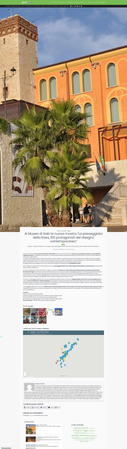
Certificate (70, 2)
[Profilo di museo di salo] (29, 387)
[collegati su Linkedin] (71, 6)
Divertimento (36, 6)
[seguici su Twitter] (75, 6)
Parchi (43, 6)
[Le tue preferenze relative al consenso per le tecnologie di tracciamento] (1, 337)
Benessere (28, 6)
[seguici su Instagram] (79, 6)
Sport (23, 6)
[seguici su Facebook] (73, 6)
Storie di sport (89, 438)
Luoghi (77, 2)
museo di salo (40, 384)
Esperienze (55, 6)
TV (86, 2)
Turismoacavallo (80, 440)
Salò (59, 231)
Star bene (82, 438)
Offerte (66, 6)
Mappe (82, 2)
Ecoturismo (62, 2)
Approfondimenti (81, 428)
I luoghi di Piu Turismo (90, 433)
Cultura (48, 6)
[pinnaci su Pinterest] (81, 6)
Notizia (87, 436)
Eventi (61, 6)
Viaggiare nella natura (89, 439)
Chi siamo (54, 2)
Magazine (97, 2)
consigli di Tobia (91, 428)
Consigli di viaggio (81, 430)
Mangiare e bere (15, 6)
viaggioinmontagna (84, 441)
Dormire (7, 6)
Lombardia (63, 231)
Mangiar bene (78, 435)
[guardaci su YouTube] (77, 6)
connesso (31, 415)
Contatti (90, 2)
